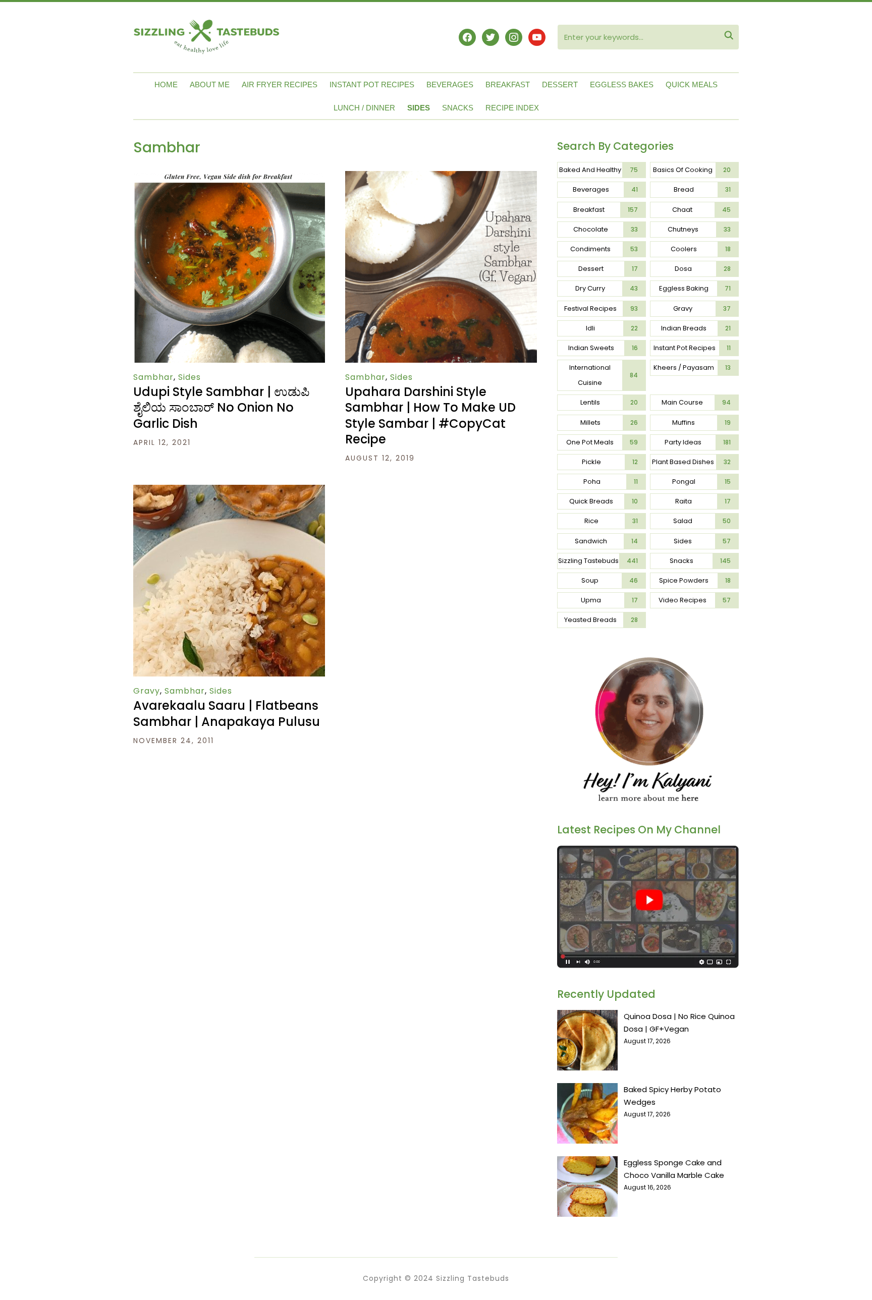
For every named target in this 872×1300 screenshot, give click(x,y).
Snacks (457, 107)
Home (166, 84)
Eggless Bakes (621, 84)
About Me (210, 84)
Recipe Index (512, 107)
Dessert (560, 84)
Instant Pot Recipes (372, 84)
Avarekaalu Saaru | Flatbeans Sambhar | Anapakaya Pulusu (226, 713)
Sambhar (153, 377)
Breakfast (507, 84)
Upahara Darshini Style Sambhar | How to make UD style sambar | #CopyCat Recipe (430, 415)
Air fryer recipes (279, 84)
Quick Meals (692, 84)
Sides (418, 107)
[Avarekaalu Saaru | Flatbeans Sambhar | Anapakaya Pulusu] (229, 491)
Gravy (146, 691)
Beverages (449, 84)
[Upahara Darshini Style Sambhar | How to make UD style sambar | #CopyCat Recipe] (441, 178)
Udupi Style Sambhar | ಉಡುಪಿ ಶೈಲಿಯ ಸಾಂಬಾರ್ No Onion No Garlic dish (221, 407)
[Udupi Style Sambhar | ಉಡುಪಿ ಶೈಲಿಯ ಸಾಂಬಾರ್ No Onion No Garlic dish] (229, 178)
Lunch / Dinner (364, 107)
